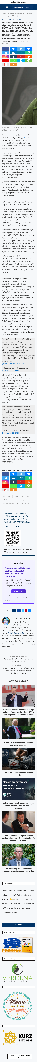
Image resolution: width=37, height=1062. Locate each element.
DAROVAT (18, 591)
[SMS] (28, 60)
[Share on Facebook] (19, 610)
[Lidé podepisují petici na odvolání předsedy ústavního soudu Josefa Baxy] (18, 854)
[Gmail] (5, 64)
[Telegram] (5, 52)
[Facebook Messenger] (13, 49)
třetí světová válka (10, 500)
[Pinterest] (21, 56)
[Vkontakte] (28, 49)
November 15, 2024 (10, 370)
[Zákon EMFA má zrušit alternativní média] (18, 759)
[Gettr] (5, 60)
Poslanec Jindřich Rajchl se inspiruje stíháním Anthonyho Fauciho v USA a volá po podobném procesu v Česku (18, 712)
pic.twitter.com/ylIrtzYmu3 (13, 363)
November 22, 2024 (10, 433)
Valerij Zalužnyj (8, 503)
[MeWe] (21, 52)
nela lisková (19, 496)
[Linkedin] (13, 52)
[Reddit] (28, 56)
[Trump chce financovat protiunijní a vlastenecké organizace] (18, 728)
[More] (13, 64)
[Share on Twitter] (23, 610)
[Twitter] (21, 49)
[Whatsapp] (13, 60)
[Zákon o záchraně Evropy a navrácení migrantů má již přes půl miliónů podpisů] (18, 789)
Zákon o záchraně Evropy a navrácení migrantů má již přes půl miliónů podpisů (18, 805)
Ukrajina (23, 500)
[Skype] (21, 60)
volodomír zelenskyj (24, 503)
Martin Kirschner (11, 41)
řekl (25, 137)
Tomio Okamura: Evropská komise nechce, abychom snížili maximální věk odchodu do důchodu (18, 838)
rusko (28, 496)
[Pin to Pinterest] (26, 610)
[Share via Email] (29, 610)
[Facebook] (5, 49)
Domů (4, 13)
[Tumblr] (13, 56)
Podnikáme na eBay (16, 633)
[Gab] (28, 52)
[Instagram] (5, 56)
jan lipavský (7, 496)
